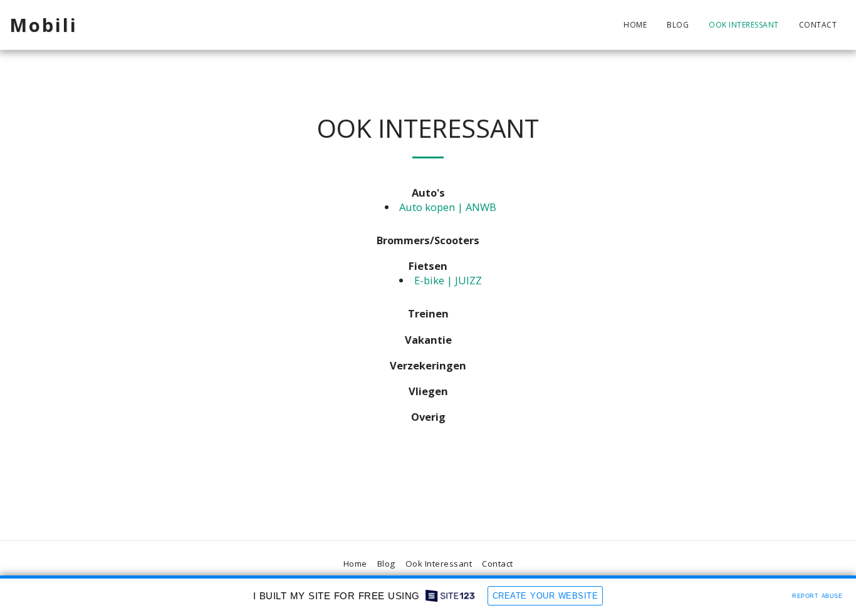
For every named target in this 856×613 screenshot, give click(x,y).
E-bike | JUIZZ (448, 280)
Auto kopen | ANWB (447, 207)
